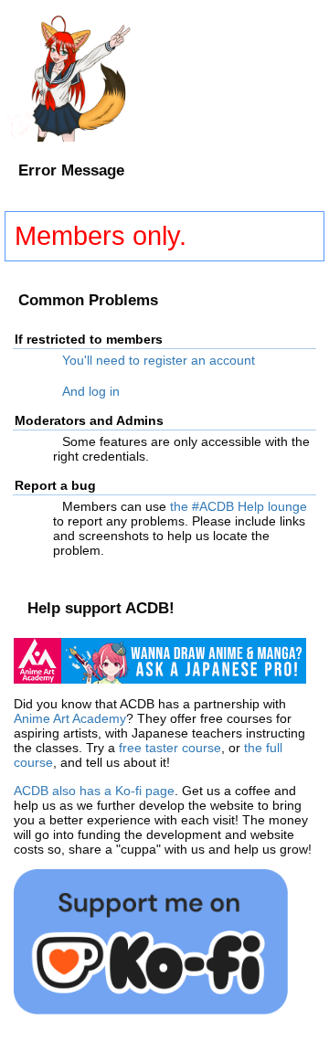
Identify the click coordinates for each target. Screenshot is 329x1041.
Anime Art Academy (70, 718)
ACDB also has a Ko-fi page (94, 790)
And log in (91, 391)
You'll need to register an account (158, 360)
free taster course (170, 747)
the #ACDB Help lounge (238, 506)
